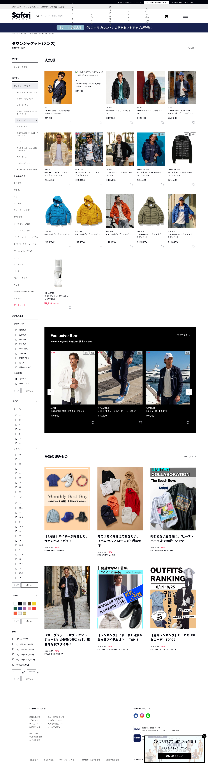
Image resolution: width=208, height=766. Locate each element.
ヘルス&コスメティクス (24, 230)
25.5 (21, 536)
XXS (21, 415)
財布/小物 (18, 217)
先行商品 (22, 335)
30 (20, 464)
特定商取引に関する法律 (91, 760)
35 (20, 487)
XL (20, 439)
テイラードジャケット (25, 99)
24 (20, 522)
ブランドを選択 (21, 67)
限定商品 (22, 339)
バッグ (17, 196)
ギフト (17, 285)
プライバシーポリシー (67, 760)
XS (20, 420)
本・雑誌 (18, 298)
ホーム (14, 33)
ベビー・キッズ (21, 278)
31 (20, 469)
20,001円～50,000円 (25, 654)
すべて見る (182, 335)
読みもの (128, 16)
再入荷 (21, 363)
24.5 (21, 527)
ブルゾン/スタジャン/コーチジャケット (27, 134)
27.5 (21, 554)
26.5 (21, 545)
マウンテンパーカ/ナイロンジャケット (27, 149)
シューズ (17, 203)
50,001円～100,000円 (25, 660)
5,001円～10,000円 (24, 644)
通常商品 (22, 330)
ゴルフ (17, 258)
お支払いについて (55, 720)
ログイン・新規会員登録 (147, 16)
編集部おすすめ (25, 367)
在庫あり (22, 379)
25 (20, 531)
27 (20, 550)
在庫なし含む (24, 384)
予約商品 (22, 353)
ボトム (17, 190)
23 (20, 513)
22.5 (21, 508)
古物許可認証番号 (112, 760)
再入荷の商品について (57, 724)
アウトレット (20, 305)
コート (19, 142)
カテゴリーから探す (73, 16)
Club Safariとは (35, 737)
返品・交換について (56, 717)
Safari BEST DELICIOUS (24, 291)
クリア (16, 391)
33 (20, 478)
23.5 (21, 517)
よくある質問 (34, 740)
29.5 (21, 573)
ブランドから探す (92, 16)
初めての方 (34, 733)
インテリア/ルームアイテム (26, 237)
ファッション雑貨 (22, 210)
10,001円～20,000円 (25, 649)
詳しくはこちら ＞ (174, 756)
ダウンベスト (22, 127)
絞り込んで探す (110, 16)
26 (20, 541)
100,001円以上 (22, 665)
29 (20, 459)
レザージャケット (23, 105)
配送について (34, 727)
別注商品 (22, 344)
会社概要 (32, 760)
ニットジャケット (23, 163)
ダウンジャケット (23, 120)
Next (189, 392)
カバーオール (22, 157)
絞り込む (29, 391)
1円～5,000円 (22, 639)
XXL (20, 443)
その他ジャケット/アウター (27, 170)
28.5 (21, 564)
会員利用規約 (49, 760)
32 (20, 473)
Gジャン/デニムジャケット (27, 92)
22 (20, 503)
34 (20, 483)
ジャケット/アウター (26, 33)
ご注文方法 (34, 720)
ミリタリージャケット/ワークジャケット (27, 113)
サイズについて (35, 724)
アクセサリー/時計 (22, 224)
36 (20, 492)
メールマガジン (54, 727)
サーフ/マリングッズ (23, 251)
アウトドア (19, 264)
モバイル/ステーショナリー (26, 244)
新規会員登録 (34, 717)
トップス (18, 183)
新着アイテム (24, 358)
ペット (17, 271)
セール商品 (23, 349)
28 (20, 455)
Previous (51, 392)
